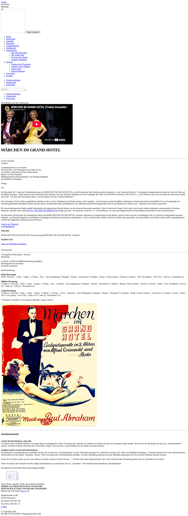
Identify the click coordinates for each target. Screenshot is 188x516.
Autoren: (4, 163)
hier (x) (24, 491)
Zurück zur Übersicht (9, 224)
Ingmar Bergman (18, 71)
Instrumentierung (8, 270)
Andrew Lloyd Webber (20, 66)
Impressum (10, 85)
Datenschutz (11, 82)
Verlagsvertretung (13, 80)
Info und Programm (19, 53)
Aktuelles (10, 41)
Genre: (4, 161)
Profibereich (11, 48)
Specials (9, 62)
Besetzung (5, 257)
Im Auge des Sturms (19, 57)
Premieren (10, 43)
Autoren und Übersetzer (21, 64)
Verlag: (4, 183)
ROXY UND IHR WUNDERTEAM (42, 211)
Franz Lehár (16, 69)
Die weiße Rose (17, 55)
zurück (4, 2)
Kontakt (9, 76)
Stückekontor (11, 50)
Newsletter (10, 73)
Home (8, 36)
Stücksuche (10, 39)
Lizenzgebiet (6, 254)
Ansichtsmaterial (7, 226)
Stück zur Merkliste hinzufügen (13, 244)
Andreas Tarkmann (19, 60)
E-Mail (4, 507)
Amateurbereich (12, 46)
